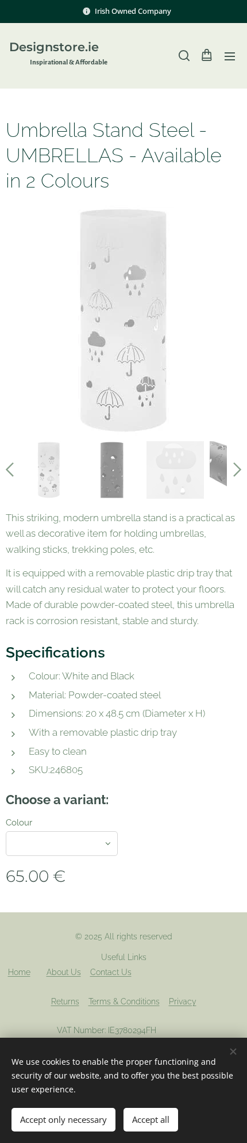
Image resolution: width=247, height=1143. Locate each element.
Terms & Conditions (124, 1001)
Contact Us (111, 972)
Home (19, 972)
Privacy (182, 1001)
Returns (65, 1001)
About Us (64, 972)
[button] (183, 55)
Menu (229, 55)
